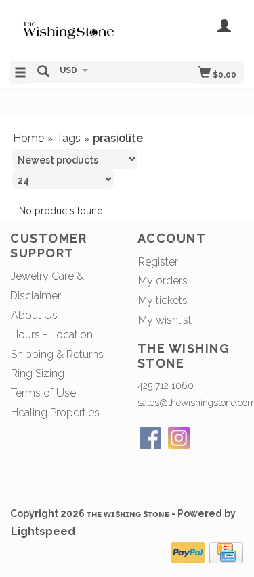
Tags (68, 138)
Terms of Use (43, 392)
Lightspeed (43, 531)
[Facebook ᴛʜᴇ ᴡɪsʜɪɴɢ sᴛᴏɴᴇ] (150, 438)
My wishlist (165, 319)
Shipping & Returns (57, 354)
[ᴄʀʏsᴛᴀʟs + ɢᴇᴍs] (68, 29)
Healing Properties (55, 412)
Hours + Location (52, 334)
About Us (34, 315)
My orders (163, 280)
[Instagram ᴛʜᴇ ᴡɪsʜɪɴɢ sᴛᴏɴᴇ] (179, 438)
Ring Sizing (37, 373)
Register (158, 261)
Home (28, 138)
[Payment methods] (188, 551)
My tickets (163, 300)
